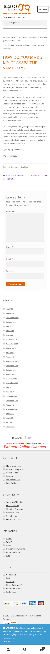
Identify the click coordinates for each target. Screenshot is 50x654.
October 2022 (11, 322)
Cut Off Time (11, 516)
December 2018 (12, 365)
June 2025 (10, 313)
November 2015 (12, 409)
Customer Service (14, 588)
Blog (8, 555)
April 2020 (9, 352)
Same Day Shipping (14, 502)
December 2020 (12, 344)
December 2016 (12, 400)
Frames (9, 476)
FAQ (8, 578)
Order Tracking (12, 505)
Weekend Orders (13, 512)
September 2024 (12, 317)
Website (9, 271)
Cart (38, 647)
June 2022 (10, 331)
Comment (11, 211)
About (9, 538)
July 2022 (9, 326)
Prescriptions (12, 472)
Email (9, 259)
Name (9, 247)
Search (25, 649)
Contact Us (11, 574)
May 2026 (9, 309)
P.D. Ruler (10, 581)
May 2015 (9, 418)
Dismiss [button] (6, 641)
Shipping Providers (14, 509)
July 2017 (9, 387)
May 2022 (9, 335)
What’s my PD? (37, 175)
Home (8, 37)
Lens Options (12, 483)
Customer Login (13, 552)
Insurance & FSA (13, 479)
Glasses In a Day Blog (20, 37)
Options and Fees (13, 519)
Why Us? (9, 542)
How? (8, 545)
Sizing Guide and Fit (14, 585)
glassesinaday (30, 45)
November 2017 (12, 383)
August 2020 (11, 348)
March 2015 (10, 427)
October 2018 (11, 370)
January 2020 (11, 357)
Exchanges (11, 592)
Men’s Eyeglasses (13, 466)
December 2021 (12, 339)
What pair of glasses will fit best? (13, 177)
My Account (8, 649)
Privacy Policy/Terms (15, 548)
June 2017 (10, 392)
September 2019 (12, 361)
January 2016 (11, 405)
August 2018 (11, 374)
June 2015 (10, 413)
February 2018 (11, 379)
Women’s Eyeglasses (15, 469)
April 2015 (9, 422)
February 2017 (11, 396)
